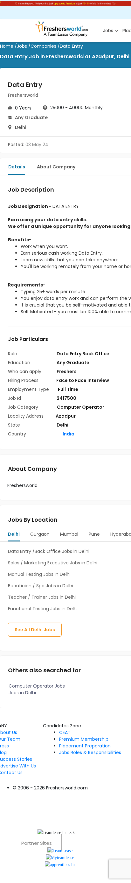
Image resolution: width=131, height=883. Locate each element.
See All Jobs (35, 629)
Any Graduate (31, 117)
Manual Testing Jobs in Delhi (39, 574)
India (68, 434)
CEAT (65, 732)
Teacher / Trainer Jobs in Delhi (42, 597)
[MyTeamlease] (60, 857)
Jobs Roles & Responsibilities (90, 752)
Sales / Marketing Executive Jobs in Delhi (52, 563)
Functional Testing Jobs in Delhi (43, 608)
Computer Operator (80, 407)
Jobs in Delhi (22, 692)
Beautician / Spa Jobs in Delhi (40, 586)
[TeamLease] (59, 850)
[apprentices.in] (60, 864)
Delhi (20, 127)
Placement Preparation (85, 746)
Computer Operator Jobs (37, 686)
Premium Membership (83, 739)
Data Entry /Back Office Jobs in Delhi (48, 551)
